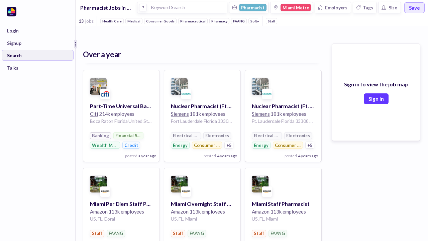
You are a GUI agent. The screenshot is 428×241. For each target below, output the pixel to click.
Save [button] (414, 8)
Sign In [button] (376, 99)
